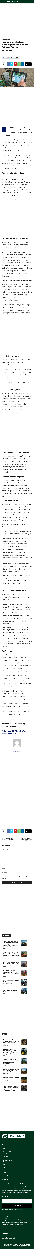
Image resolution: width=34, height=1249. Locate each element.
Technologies (6, 39)
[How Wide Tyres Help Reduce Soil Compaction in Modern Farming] (24, 1080)
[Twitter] (11, 64)
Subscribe (16, 1205)
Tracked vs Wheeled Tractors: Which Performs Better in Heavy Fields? (11, 1070)
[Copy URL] (30, 64)
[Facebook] (8, 64)
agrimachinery (6, 52)
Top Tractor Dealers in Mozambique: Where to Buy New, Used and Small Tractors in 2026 (11, 973)
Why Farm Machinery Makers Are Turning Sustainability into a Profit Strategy (11, 982)
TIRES (4, 1034)
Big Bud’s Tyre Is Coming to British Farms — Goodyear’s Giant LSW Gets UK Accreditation (10, 1061)
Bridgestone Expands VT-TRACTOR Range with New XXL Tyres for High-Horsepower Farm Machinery (11, 1052)
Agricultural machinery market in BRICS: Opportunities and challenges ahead (25, 839)
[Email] (26, 64)
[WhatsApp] (19, 64)
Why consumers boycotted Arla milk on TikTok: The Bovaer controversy (8, 839)
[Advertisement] (17, 22)
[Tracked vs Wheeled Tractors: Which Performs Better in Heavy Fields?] (24, 1071)
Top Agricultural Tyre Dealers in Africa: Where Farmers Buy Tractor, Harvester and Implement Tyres (11, 1042)
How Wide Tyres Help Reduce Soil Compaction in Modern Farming (11, 1079)
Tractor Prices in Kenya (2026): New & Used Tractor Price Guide (11, 990)
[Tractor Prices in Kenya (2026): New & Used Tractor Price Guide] (24, 991)
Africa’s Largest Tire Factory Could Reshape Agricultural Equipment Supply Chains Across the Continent (11, 1088)
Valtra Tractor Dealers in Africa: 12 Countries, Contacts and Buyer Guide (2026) (11, 963)
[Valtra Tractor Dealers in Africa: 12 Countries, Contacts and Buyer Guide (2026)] (24, 964)
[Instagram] (6, 1237)
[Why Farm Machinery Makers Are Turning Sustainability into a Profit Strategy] (24, 982)
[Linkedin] (22, 64)
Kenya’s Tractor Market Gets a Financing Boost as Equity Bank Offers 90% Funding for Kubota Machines (11, 954)
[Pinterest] (15, 64)
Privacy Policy (18, 1209)
